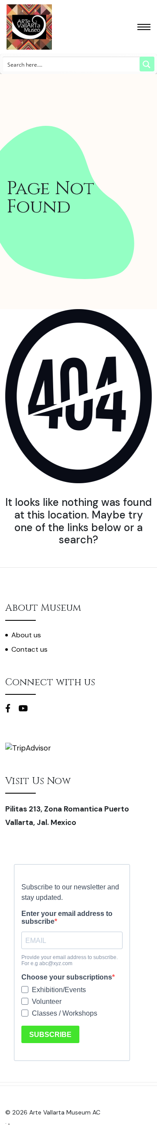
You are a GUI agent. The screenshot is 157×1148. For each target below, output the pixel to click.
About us (26, 635)
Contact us (29, 649)
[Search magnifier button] (147, 64)
